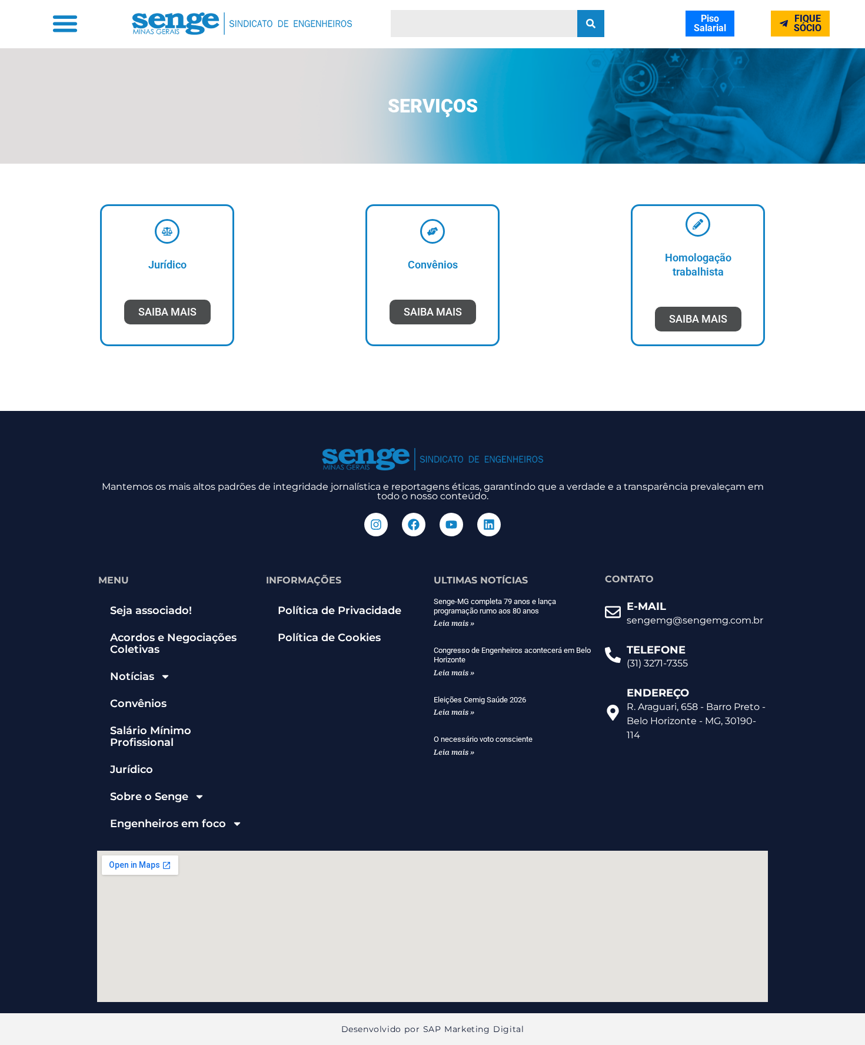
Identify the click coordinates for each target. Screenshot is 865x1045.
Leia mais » (454, 623)
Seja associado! (151, 610)
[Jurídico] (167, 231)
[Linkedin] (489, 524)
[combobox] (484, 23)
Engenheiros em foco (168, 823)
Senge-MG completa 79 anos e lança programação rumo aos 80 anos (495, 606)
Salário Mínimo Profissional (150, 736)
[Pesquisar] (590, 23)
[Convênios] (432, 231)
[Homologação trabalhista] (698, 224)
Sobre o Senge (149, 796)
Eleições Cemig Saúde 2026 (480, 699)
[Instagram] (376, 524)
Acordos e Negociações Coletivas (173, 643)
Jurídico (167, 264)
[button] (65, 24)
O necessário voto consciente (483, 739)
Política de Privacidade (339, 610)
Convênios (433, 264)
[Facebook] (413, 524)
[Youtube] (451, 524)
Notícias (132, 676)
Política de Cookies (329, 637)
